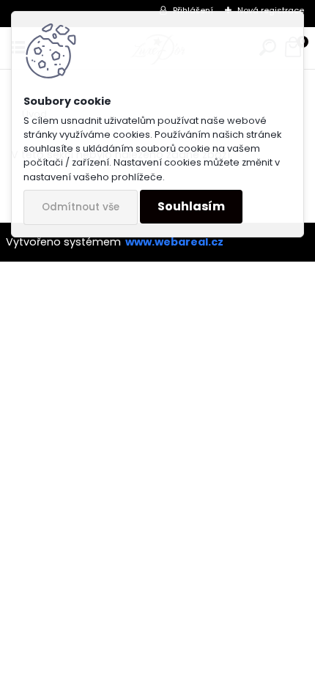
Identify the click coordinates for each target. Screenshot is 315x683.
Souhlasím (191, 206)
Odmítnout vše (80, 207)
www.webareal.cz (174, 242)
